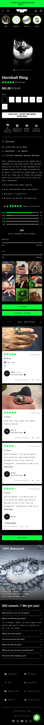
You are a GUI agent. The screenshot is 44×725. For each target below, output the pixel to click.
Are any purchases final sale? (13, 639)
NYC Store (32, 674)
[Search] (8, 10)
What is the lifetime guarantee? (14, 618)
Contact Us (12, 674)
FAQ (9, 682)
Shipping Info (13, 691)
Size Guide (32, 682)
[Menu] (3, 11)
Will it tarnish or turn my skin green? (16, 613)
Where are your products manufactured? (17, 650)
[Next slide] (40, 572)
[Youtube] (22, 721)
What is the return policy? (12, 634)
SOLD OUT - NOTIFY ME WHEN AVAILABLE (22, 115)
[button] (22, 82)
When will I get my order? (12, 645)
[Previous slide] (3, 572)
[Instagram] (17, 721)
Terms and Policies (22, 716)
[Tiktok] (26, 721)
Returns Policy (34, 691)
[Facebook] (13, 721)
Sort (20, 322)
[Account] (35, 10)
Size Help (9, 141)
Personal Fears (25, 711)
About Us (11, 700)
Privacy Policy (34, 700)
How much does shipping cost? (14, 656)
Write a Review (26, 314)
